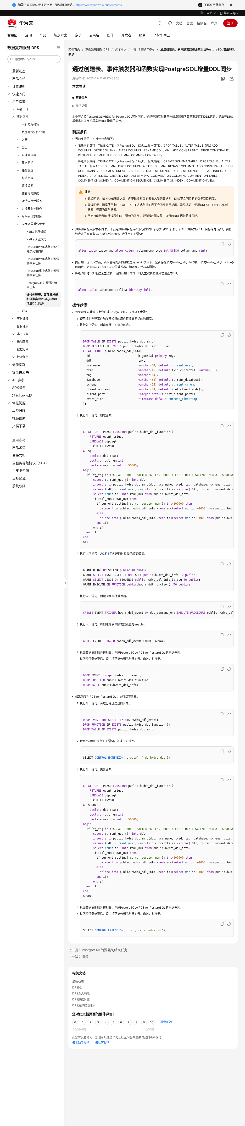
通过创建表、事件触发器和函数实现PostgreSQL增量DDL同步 (42, 299)
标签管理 (27, 178)
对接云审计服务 (32, 201)
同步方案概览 (30, 124)
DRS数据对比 (81, 999)
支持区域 (19, 478)
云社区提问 (102, 1042)
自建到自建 (29, 155)
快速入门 (19, 94)
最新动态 (19, 71)
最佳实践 (19, 365)
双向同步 (27, 163)
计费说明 (19, 86)
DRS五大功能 (81, 993)
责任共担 (19, 455)
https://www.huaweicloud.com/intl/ (98, 5)
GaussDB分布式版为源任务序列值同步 (43, 249)
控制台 (202, 23)
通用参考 (19, 440)
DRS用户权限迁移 (83, 1005)
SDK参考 (19, 388)
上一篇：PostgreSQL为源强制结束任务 (98, 950)
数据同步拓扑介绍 (33, 132)
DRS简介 (78, 987)
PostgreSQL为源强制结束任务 (42, 285)
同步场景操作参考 (33, 224)
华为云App (231, 13)
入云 (25, 140)
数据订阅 (22, 349)
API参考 (18, 380)
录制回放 (22, 341)
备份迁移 (22, 326)
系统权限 (19, 486)
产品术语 (19, 448)
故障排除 (19, 410)
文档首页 (74, 49)
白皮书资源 (20, 471)
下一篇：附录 (78, 956)
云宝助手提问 (80, 1042)
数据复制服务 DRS (97, 49)
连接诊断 (27, 186)
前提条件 (81, 97)
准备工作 (22, 109)
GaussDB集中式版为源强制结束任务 (43, 273)
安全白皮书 (20, 372)
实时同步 (22, 117)
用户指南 (19, 101)
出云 (25, 147)
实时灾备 (22, 334)
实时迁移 (22, 318)
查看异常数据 (30, 193)
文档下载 (19, 426)
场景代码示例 (22, 395)
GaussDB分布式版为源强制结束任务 (43, 261)
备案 (189, 23)
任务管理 (27, 170)
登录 (214, 23)
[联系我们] (170, 23)
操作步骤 (81, 105)
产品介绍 (19, 79)
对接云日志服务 (32, 216)
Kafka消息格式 (36, 231)
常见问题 (19, 403)
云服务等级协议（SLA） (30, 463)
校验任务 (22, 357)
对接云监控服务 (32, 208)
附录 (25, 311)
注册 (230, 23)
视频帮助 (19, 418)
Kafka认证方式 (36, 239)
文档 (179, 23)
